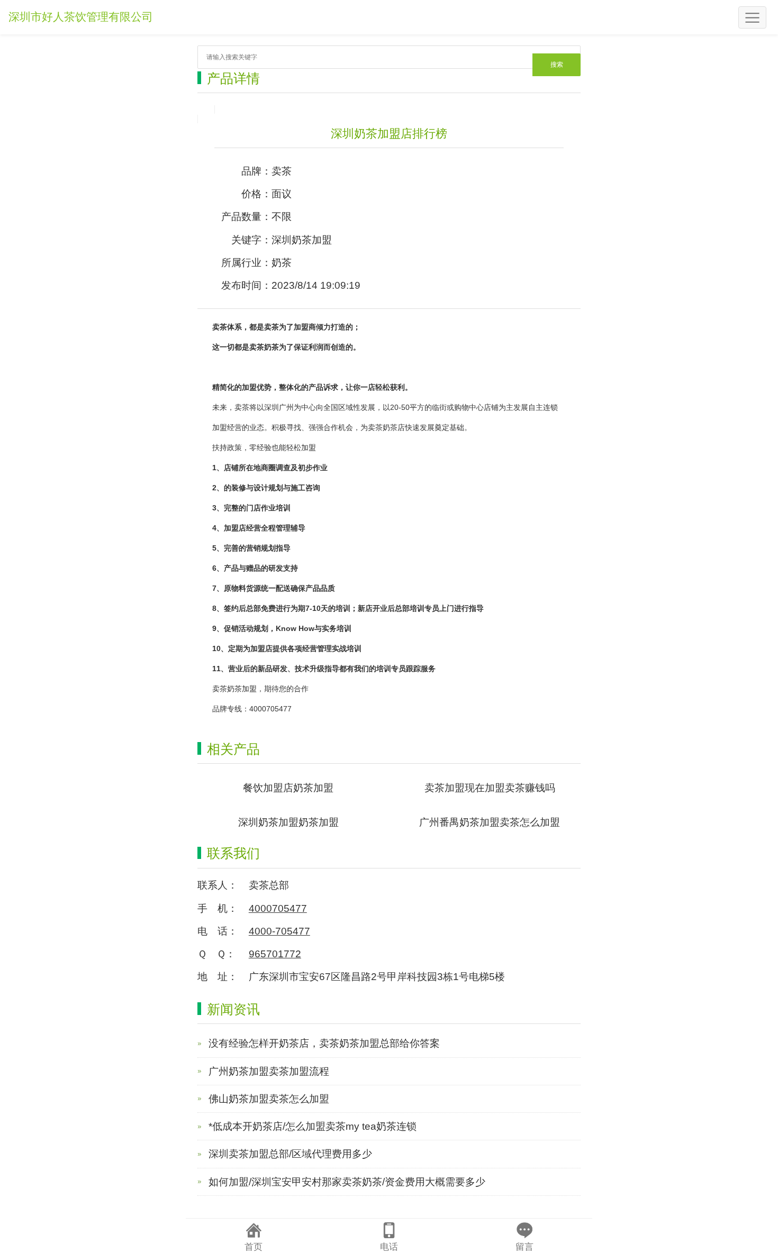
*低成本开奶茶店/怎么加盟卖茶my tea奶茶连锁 (313, 1126)
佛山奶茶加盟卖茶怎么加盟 (269, 1098)
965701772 (275, 953)
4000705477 (278, 908)
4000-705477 (279, 931)
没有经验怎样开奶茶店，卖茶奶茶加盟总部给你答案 (324, 1043)
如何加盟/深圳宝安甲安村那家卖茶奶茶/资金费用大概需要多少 (347, 1181)
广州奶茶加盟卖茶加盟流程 (269, 1071)
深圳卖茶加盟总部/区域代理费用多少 (290, 1153)
